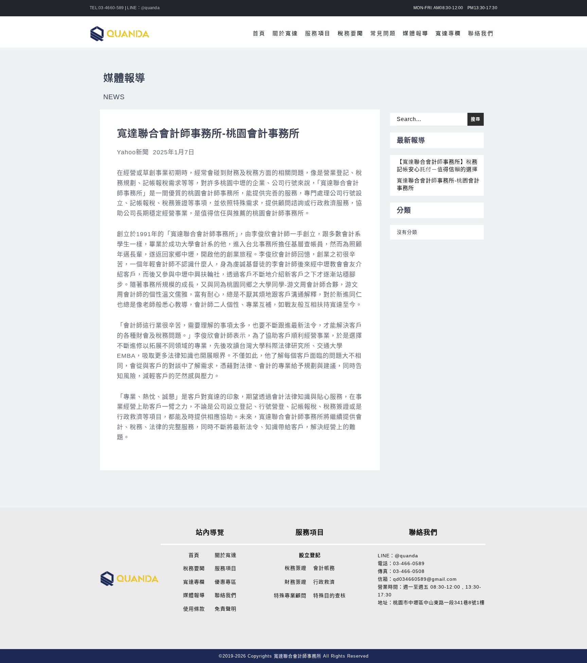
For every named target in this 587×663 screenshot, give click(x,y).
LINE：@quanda (143, 7)
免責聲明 (225, 609)
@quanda (406, 555)
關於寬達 (225, 555)
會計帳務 (324, 568)
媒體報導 (194, 595)
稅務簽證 (295, 568)
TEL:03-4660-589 (107, 7)
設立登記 (310, 555)
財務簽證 (295, 582)
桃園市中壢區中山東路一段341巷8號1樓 (439, 602)
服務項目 (225, 568)
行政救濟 (324, 582)
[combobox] (432, 119)
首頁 (194, 555)
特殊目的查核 (329, 595)
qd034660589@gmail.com (425, 579)
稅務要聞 (194, 568)
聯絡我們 (225, 595)
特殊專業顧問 (290, 595)
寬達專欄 (194, 582)
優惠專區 (225, 582)
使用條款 (194, 609)
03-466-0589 (409, 563)
